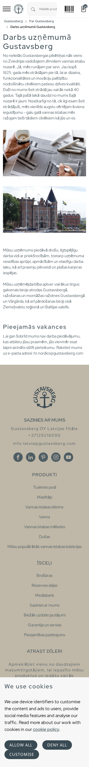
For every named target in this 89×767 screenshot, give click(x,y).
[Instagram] (56, 457)
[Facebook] (18, 457)
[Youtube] (68, 457)
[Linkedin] (30, 457)
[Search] (33, 9)
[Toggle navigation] (6, 9)
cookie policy (46, 729)
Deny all (57, 745)
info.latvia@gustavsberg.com (44, 443)
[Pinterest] (43, 457)
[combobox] (48, 9)
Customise (21, 754)
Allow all (20, 745)
